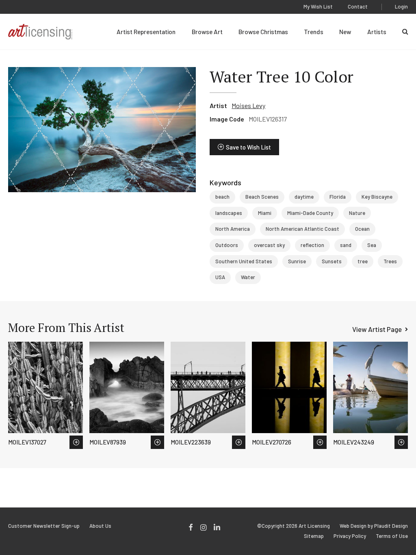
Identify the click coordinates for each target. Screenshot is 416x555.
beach (222, 196)
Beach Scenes (262, 196)
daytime (304, 196)
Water (248, 277)
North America (232, 228)
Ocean (362, 228)
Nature (357, 213)
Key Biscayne (377, 196)
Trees (390, 261)
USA (220, 277)
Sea (371, 245)
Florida (337, 196)
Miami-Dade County (310, 213)
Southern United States (243, 261)
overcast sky (269, 245)
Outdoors (226, 245)
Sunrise (297, 261)
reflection (312, 245)
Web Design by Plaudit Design (374, 526)
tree (363, 261)
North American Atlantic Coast (302, 228)
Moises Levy (248, 105)
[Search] (405, 31)
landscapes (228, 213)
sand (345, 245)
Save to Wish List (248, 147)
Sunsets (332, 261)
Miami (264, 213)
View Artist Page (377, 329)
